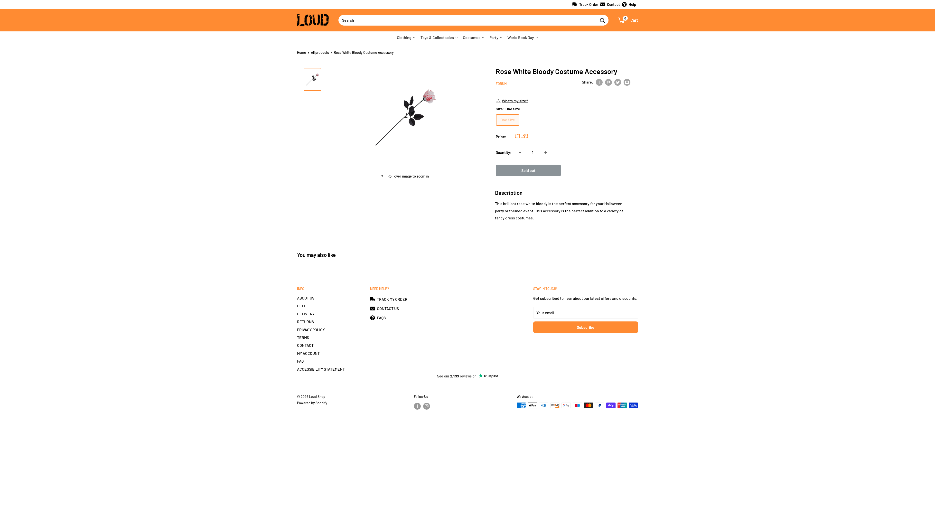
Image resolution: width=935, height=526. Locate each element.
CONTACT (305, 345)
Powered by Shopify (312, 403)
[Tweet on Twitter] (617, 82)
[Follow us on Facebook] (417, 406)
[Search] (602, 20)
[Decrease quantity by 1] (520, 152)
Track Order (588, 4)
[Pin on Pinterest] (608, 82)
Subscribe (585, 327)
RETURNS (305, 321)
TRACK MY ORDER (392, 299)
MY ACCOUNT (308, 353)
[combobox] (467, 20)
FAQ (300, 361)
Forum (501, 84)
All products (320, 52)
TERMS (303, 337)
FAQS (381, 317)
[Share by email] (627, 82)
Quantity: (504, 152)
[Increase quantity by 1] (546, 152)
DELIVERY (306, 313)
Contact (613, 4)
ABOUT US (305, 298)
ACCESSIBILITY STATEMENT (321, 369)
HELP (301, 305)
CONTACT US (388, 308)
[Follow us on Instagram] (426, 406)
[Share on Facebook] (599, 82)
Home (301, 52)
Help (632, 4)
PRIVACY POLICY (311, 329)
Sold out (528, 170)
